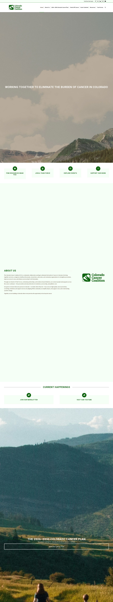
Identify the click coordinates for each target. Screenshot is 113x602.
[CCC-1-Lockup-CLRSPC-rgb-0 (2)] (15, 7)
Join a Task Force (42, 173)
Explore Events (70, 173)
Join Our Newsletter (29, 400)
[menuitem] (88, 1)
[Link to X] (98, 1)
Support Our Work (98, 173)
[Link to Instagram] (103, 1)
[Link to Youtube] (105, 1)
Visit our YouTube (84, 400)
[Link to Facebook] (95, 1)
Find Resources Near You (14, 174)
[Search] (105, 7)
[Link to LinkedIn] (100, 1)
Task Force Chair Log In (88, 1)
